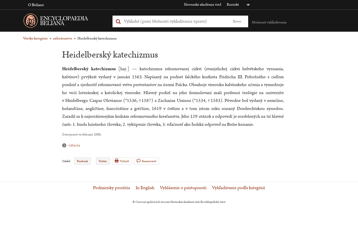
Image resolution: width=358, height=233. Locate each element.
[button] (248, 5)
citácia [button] (65, 145)
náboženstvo (62, 38)
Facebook (82, 161)
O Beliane (36, 5)
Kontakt (233, 4)
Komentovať (149, 161)
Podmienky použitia (111, 188)
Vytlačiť (124, 161)
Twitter (103, 161)
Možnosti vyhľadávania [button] (269, 22)
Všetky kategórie (35, 38)
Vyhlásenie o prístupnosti (183, 188)
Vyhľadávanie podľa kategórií (238, 188)
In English (145, 188)
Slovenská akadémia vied (202, 4)
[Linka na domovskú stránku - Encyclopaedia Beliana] (63, 21)
